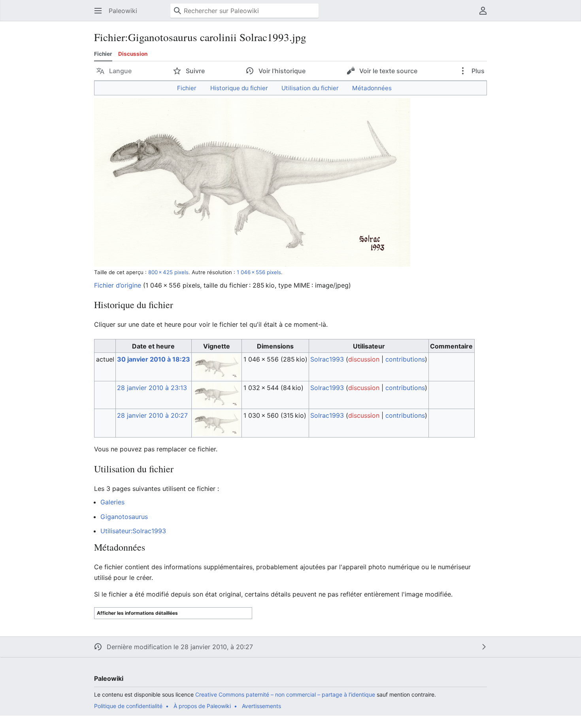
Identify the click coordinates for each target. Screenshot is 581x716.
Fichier (103, 54)
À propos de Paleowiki (202, 706)
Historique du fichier (239, 88)
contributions (405, 359)
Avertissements (261, 706)
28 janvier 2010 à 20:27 (152, 415)
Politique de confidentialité (128, 706)
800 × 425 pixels (168, 272)
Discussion (132, 54)
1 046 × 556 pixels (259, 272)
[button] (98, 10)
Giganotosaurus (124, 517)
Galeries (112, 502)
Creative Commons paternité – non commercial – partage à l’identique (285, 694)
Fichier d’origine (117, 285)
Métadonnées (372, 88)
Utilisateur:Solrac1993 (133, 531)
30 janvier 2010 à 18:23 (153, 359)
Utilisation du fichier (310, 88)
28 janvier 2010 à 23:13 (152, 388)
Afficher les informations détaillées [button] (137, 613)
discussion (363, 359)
